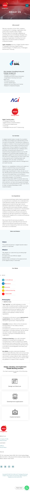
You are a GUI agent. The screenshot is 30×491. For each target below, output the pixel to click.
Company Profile (4, 439)
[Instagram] (5, 466)
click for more (7, 301)
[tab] (15, 301)
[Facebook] (1, 466)
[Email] (9, 466)
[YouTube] (13, 466)
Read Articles (3, 440)
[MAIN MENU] (27, 5)
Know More (3, 447)
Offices (2, 445)
